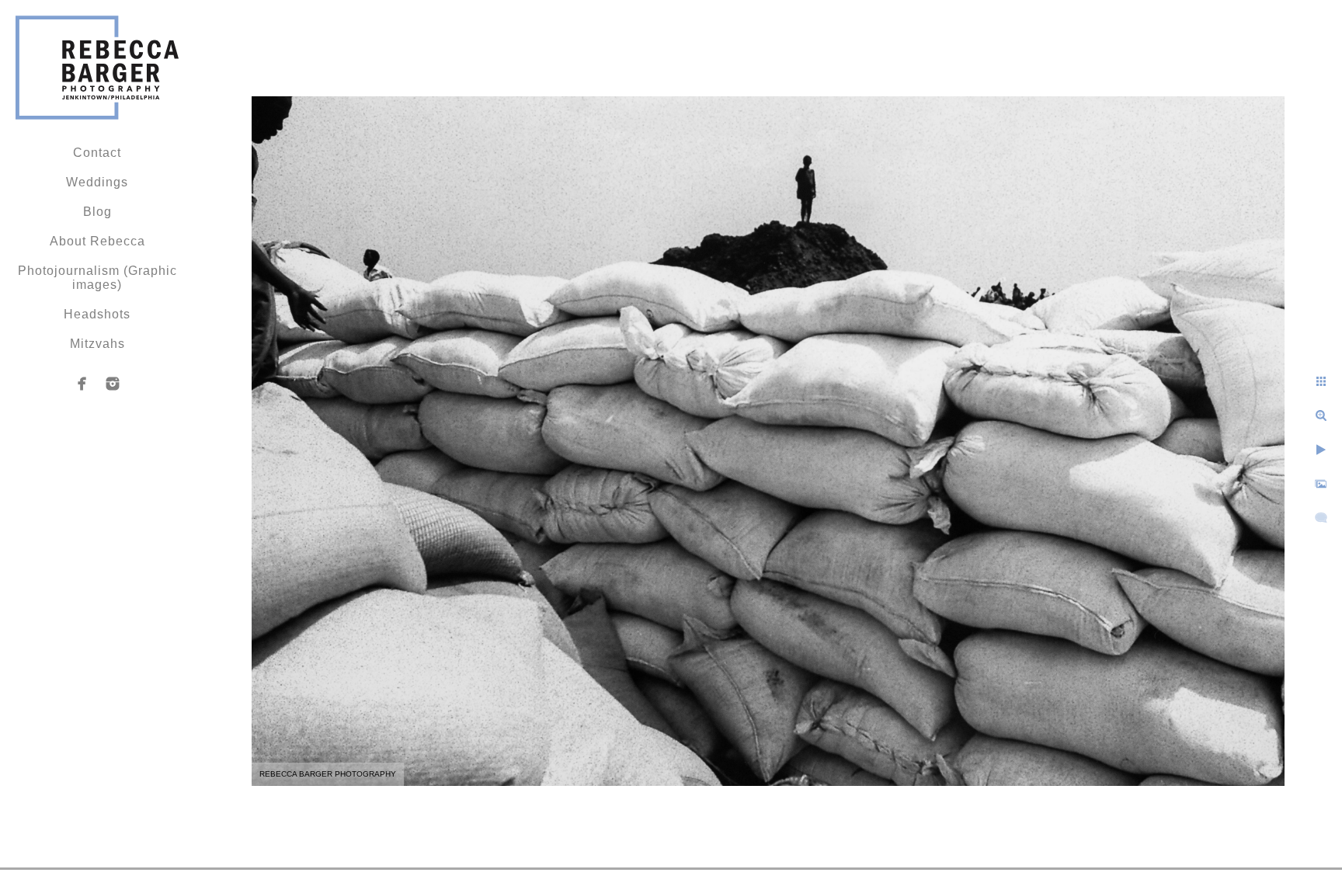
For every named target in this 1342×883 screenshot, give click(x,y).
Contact (97, 152)
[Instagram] (112, 383)
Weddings (97, 182)
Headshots (97, 314)
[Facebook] (82, 383)
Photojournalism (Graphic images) (97, 277)
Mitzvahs (97, 343)
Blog (97, 211)
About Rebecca (97, 241)
